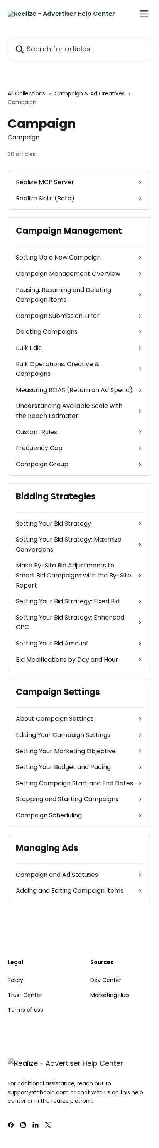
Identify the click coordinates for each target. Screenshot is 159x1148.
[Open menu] (144, 14)
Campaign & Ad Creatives (89, 93)
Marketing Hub (109, 995)
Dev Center (105, 980)
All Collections (26, 93)
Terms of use (26, 1010)
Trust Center (25, 995)
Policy (15, 980)
